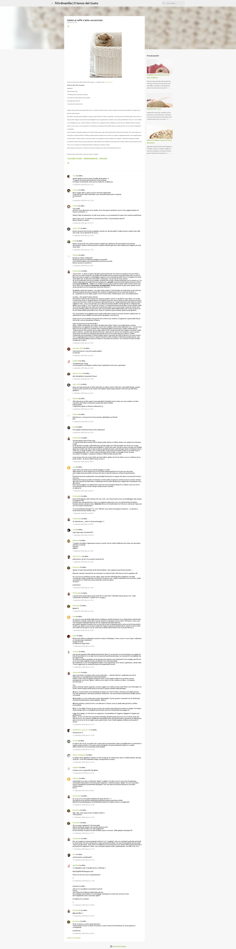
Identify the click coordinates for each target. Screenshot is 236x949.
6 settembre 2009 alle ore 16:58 (83, 235)
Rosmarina (76, 567)
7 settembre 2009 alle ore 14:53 (83, 600)
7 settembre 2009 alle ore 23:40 (83, 630)
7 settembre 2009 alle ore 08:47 (83, 513)
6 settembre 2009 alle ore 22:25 (83, 393)
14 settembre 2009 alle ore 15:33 (83, 762)
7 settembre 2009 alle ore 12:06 (83, 562)
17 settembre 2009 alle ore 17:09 (83, 817)
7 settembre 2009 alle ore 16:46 (83, 611)
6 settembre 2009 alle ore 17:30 (83, 250)
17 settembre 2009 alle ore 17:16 (83, 849)
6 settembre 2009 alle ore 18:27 (83, 265)
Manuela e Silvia (78, 348)
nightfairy (76, 767)
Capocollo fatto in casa (154, 109)
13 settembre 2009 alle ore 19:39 (83, 735)
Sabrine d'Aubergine (79, 755)
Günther (75, 741)
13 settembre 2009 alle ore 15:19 (83, 724)
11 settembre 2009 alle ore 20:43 (83, 646)
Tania (74, 176)
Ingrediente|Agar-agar (90, 158)
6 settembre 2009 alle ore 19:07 (83, 343)
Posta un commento (74, 938)
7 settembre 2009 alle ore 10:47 (83, 551)
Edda (75, 241)
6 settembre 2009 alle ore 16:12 (83, 223)
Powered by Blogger (119, 946)
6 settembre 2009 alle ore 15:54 (83, 184)
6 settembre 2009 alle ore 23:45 (83, 432)
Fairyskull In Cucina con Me (82, 730)
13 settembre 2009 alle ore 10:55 (83, 667)
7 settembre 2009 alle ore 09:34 (83, 535)
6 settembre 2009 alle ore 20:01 (83, 355)
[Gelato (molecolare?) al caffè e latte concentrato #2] (104, 54)
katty (74, 427)
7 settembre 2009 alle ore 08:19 (83, 461)
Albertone (76, 540)
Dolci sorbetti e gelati (75, 158)
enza (74, 467)
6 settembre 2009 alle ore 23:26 (83, 421)
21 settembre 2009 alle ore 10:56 (83, 916)
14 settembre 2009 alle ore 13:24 (83, 749)
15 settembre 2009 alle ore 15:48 (83, 805)
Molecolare (103, 158)
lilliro (74, 854)
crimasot (76, 651)
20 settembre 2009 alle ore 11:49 (83, 881)
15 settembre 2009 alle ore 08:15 (83, 790)
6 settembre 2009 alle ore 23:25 (83, 409)
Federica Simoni (78, 373)
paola (74, 636)
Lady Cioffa (76, 228)
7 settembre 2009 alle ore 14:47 (83, 588)
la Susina (76, 190)
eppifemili (76, 361)
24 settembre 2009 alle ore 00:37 (83, 933)
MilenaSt (75, 255)
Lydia (74, 529)
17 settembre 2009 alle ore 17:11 (83, 833)
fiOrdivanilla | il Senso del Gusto (76, 3)
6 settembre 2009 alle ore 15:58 (83, 200)
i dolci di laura (77, 556)
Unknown (76, 778)
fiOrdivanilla (77, 271)
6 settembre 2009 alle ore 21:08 (83, 379)
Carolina (75, 206)
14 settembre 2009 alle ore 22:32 (83, 773)
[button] (68, 26)
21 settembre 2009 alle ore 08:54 (83, 905)
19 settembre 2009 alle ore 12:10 (83, 860)
